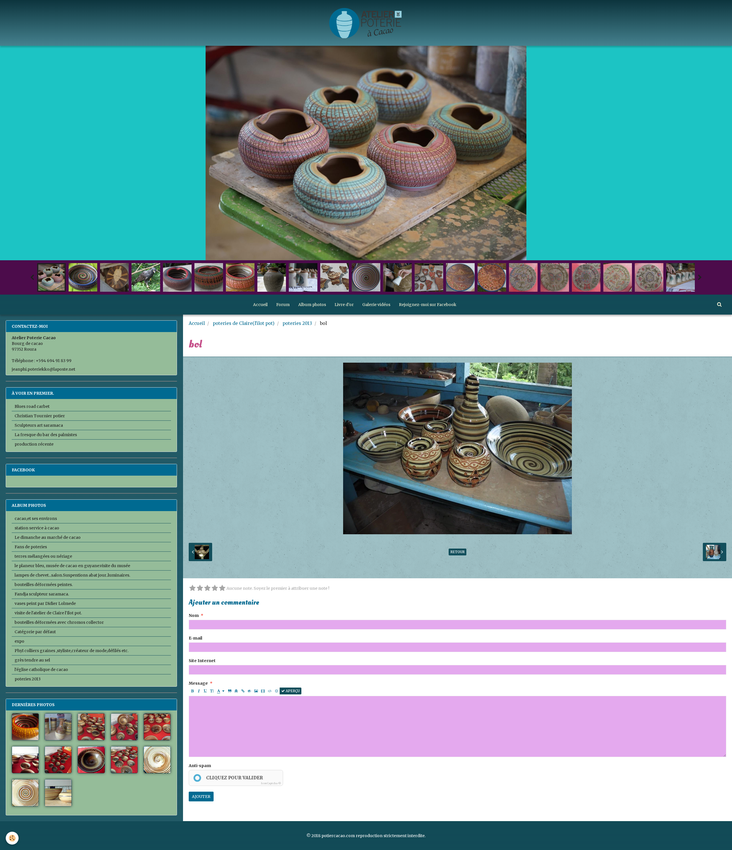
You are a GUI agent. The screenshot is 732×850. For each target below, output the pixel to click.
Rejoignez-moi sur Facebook (427, 304)
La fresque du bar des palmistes (46, 434)
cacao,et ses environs (36, 518)
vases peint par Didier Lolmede (45, 603)
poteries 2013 (297, 323)
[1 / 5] (192, 588)
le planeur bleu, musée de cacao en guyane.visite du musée (72, 565)
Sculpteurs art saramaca (39, 425)
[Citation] (229, 691)
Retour (457, 552)
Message (198, 683)
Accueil (260, 304)
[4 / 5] (215, 588)
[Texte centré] (236, 691)
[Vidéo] (262, 691)
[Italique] (198, 691)
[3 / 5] (207, 588)
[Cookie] (12, 838)
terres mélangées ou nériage (43, 556)
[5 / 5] (222, 588)
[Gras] (192, 691)
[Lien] (242, 691)
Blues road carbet (32, 406)
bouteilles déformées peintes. (44, 584)
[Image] (256, 691)
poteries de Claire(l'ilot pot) (243, 323)
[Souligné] (205, 691)
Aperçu (292, 691)
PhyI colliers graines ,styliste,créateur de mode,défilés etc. (71, 650)
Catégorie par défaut (35, 631)
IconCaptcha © (271, 783)
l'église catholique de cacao (41, 669)
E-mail (195, 638)
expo (19, 641)
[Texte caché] (249, 691)
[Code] (269, 691)
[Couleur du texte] (220, 691)
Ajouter (201, 796)
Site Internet (202, 660)
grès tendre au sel (32, 660)
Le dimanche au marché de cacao (48, 537)
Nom (194, 615)
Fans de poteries (31, 546)
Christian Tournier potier (40, 415)
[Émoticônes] (276, 691)
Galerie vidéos (376, 304)
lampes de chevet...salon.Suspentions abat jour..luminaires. (72, 575)
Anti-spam (200, 765)
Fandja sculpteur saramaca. (42, 594)
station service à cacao (37, 528)
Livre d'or (344, 304)
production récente (34, 444)
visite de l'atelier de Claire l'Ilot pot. (48, 612)
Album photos (312, 304)
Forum (283, 304)
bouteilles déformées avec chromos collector (59, 622)
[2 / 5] (200, 588)
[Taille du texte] (211, 691)
